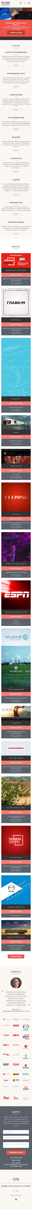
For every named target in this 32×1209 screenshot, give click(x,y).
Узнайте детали (16, 33)
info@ (18, 1160)
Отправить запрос (16, 1152)
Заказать (16, 65)
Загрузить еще (16, 956)
